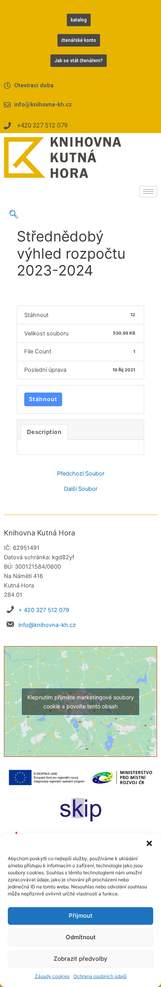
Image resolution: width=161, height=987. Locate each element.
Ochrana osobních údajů (100, 976)
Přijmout (81, 915)
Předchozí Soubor (80, 474)
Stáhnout (43, 399)
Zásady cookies (52, 976)
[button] (149, 843)
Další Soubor (80, 489)
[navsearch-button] (13, 215)
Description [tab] (44, 432)
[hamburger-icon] (148, 191)
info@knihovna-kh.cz (47, 625)
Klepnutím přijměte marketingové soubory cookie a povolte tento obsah (80, 702)
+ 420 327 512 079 (43, 610)
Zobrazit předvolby (80, 958)
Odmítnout (81, 937)
